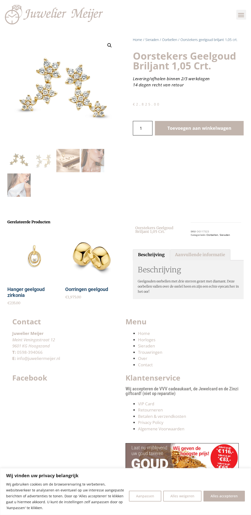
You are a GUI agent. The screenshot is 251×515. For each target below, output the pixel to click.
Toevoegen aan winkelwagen (199, 128)
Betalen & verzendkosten (162, 416)
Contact (145, 365)
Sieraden (152, 39)
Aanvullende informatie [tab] (200, 254)
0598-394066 (30, 352)
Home (137, 39)
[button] (241, 15)
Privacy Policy (150, 422)
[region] (125, 491)
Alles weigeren (182, 496)
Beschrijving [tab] (151, 254)
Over (142, 358)
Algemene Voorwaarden (161, 429)
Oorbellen (169, 39)
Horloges (146, 340)
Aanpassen (145, 496)
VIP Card (146, 404)
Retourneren (150, 410)
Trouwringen (150, 352)
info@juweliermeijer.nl (38, 358)
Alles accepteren (224, 496)
